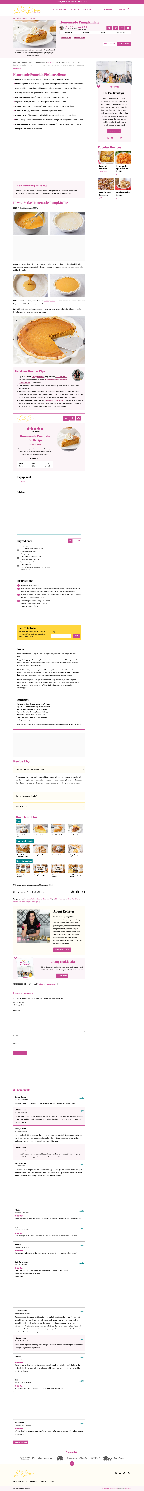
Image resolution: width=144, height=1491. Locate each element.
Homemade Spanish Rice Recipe (122, 168)
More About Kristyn (62, 949)
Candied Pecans (61, 377)
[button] (79, 27)
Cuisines (40, 899)
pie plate (23, 481)
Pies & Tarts (32, 18)
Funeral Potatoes (103, 167)
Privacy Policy (105, 1488)
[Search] (128, 9)
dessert (52, 62)
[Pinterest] (121, 138)
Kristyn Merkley (70, 26)
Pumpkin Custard (57, 855)
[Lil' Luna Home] (27, 9)
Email (54, 632)
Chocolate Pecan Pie (22, 835)
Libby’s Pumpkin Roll (75, 855)
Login (52, 1481)
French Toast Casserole (105, 193)
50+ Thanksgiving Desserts (75, 875)
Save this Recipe (109, 44)
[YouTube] (112, 138)
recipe (59, 194)
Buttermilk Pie (39, 835)
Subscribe (108, 10)
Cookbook (120, 10)
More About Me (114, 131)
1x (70, 541)
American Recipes (30, 899)
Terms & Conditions (20, 1481)
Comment (18, 1010)
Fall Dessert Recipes (55, 875)
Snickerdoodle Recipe (123, 193)
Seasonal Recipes (25, 902)
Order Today (62, 975)
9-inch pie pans (49, 301)
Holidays (87, 10)
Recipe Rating (18, 1003)
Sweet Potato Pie (57, 835)
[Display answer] (83, 769)
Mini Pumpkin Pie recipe (54, 400)
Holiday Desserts (58, 899)
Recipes (19, 18)
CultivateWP (127, 1488)
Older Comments (21, 1442)
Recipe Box (75, 10)
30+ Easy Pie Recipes (21, 875)
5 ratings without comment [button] (47, 984)
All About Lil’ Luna (60, 10)
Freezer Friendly (79, 38)
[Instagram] (108, 138)
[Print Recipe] (78, 418)
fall (48, 62)
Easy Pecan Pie (74, 835)
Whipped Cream (38, 377)
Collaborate (33, 1481)
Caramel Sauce (24, 383)
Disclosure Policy (114, 1488)
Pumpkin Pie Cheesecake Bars (22, 855)
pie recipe (38, 65)
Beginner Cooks (66, 38)
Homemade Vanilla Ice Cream (56, 380)
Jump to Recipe (124, 44)
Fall (51, 899)
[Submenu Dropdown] (80, 9)
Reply (82, 1098)
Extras (98, 10)
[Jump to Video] (128, 28)
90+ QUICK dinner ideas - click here (72, 2)
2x (75, 541)
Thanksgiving (35, 902)
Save (76, 636)
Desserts (24, 18)
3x (79, 541)
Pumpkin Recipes (39, 875)
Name (16, 1035)
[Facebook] (116, 138)
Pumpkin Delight (39, 855)
